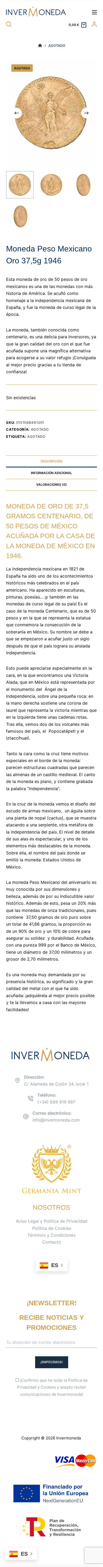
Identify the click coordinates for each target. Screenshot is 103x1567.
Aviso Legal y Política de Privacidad (51, 1221)
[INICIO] (40, 46)
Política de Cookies (51, 1228)
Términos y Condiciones (51, 1235)
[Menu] (94, 12)
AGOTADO (36, 436)
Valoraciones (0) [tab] (51, 485)
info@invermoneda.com (56, 1120)
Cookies (48, 1387)
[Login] (94, 24)
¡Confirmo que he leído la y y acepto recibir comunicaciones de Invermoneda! (52, 1387)
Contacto (51, 1242)
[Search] (8, 24)
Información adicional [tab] (51, 473)
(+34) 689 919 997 (56, 1102)
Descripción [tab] (51, 461)
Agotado (40, 429)
